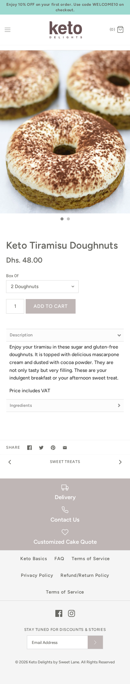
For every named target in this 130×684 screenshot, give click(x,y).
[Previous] (9, 461)
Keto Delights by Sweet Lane (54, 662)
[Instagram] (71, 613)
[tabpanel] (65, 132)
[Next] (120, 461)
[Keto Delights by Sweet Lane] (65, 30)
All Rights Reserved (98, 662)
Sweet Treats (65, 461)
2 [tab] (68, 219)
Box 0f (12, 275)
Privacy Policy (37, 575)
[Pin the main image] (53, 447)
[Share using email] (65, 447)
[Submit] (95, 642)
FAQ (59, 558)
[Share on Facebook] (29, 447)
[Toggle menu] (7, 29)
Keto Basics (33, 558)
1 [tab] (62, 219)
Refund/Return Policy (84, 575)
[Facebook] (58, 613)
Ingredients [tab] (21, 405)
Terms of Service (91, 558)
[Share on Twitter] (41, 447)
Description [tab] (21, 335)
